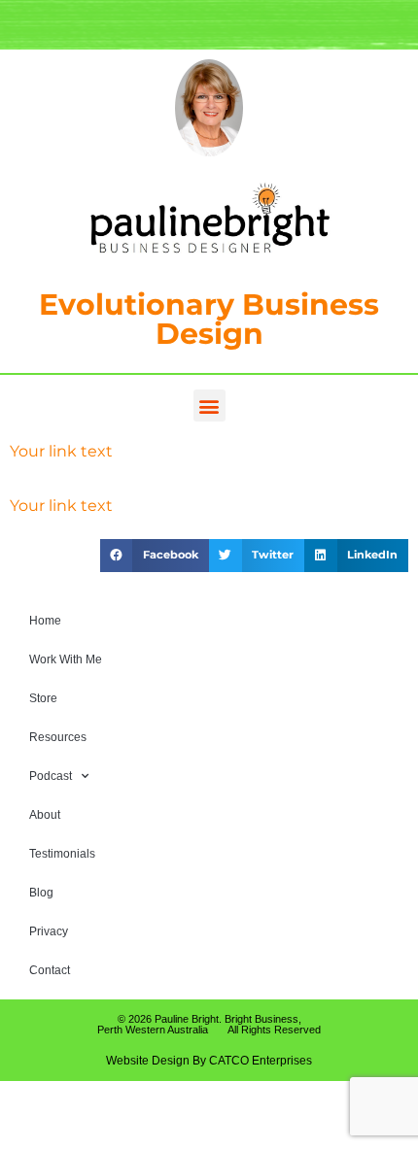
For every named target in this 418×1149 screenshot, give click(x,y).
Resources (58, 737)
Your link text (61, 451)
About (44, 815)
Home (45, 620)
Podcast (50, 776)
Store (43, 698)
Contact (49, 970)
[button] (209, 405)
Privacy (48, 931)
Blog (41, 892)
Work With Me (65, 659)
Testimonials (62, 854)
